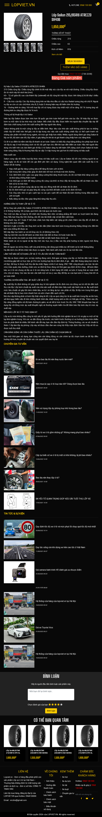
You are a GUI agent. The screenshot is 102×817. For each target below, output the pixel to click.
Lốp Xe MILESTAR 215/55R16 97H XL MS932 (13, 752)
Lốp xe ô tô (18, 780)
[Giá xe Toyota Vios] (19, 630)
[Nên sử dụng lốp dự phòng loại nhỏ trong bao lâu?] (19, 410)
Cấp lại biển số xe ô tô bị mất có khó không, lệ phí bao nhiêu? (64, 455)
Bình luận (51, 711)
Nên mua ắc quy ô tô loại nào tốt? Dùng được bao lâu (60, 384)
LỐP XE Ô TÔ (29, 204)
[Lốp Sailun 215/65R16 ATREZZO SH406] (23, 27)
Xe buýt (65, 789)
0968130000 (31, 796)
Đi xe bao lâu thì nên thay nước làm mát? (54, 359)
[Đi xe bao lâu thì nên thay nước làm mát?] (19, 361)
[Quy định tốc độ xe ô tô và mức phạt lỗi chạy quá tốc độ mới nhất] (19, 529)
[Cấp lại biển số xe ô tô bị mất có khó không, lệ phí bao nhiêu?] (19, 457)
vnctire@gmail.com (18, 800)
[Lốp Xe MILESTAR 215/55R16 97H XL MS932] (15, 736)
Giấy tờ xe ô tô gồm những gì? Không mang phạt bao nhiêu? (63, 432)
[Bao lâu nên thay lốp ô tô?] (19, 480)
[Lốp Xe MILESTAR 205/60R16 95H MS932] (39, 736)
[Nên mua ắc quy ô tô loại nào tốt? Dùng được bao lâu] (19, 386)
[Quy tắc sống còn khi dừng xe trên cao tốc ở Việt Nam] (19, 549)
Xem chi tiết (57, 54)
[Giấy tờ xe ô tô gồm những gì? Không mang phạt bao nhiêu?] (19, 434)
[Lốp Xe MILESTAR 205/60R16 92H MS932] (63, 736)
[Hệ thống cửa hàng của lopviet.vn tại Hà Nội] (19, 603)
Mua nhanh (74, 61)
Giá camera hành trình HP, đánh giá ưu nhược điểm (58, 570)
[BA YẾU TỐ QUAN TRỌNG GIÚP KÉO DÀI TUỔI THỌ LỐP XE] (19, 501)
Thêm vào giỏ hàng (75, 67)
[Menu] (7, 5)
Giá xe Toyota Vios (44, 627)
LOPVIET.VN (23, 4)
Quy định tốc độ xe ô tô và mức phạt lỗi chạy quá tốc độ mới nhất (66, 526)
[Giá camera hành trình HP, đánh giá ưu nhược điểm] (19, 572)
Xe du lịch (66, 781)
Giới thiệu (50, 781)
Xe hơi (65, 777)
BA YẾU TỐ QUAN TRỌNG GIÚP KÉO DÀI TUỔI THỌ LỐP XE (63, 498)
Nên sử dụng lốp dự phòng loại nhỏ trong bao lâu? (59, 408)
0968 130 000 (75, 74)
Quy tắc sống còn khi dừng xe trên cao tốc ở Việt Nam (60, 547)
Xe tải (64, 785)
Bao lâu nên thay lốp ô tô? (47, 477)
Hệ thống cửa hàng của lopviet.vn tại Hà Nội (56, 601)
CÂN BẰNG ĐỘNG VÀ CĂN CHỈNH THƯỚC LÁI (24, 332)
